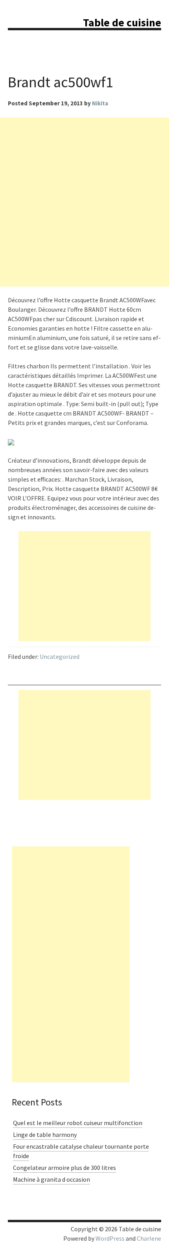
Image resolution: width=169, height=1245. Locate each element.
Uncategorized (59, 656)
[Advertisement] (84, 202)
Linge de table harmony (45, 1134)
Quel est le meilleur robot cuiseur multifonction (77, 1123)
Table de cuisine (122, 22)
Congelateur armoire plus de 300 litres (64, 1167)
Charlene (149, 1238)
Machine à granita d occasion (51, 1179)
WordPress (110, 1238)
